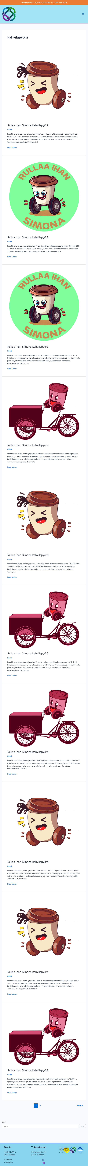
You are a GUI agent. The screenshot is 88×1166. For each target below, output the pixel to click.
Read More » (12, 147)
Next (80, 1105)
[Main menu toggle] (83, 14)
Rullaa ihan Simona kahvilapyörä (27, 125)
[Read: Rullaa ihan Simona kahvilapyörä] (44, 86)
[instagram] (44, 1163)
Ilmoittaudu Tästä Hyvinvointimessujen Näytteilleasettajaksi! (44, 2)
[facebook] (44, 1160)
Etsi (3, 1122)
